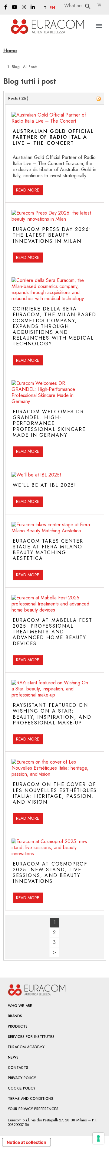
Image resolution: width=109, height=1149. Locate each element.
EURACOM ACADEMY (26, 1047)
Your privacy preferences (33, 1109)
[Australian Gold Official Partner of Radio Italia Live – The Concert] (51, 117)
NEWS (13, 1057)
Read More (27, 190)
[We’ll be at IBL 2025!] (36, 474)
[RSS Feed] (98, 98)
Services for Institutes (31, 1036)
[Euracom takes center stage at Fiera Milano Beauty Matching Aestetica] (51, 527)
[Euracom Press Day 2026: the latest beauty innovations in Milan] (51, 215)
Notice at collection (26, 1142)
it (44, 8)
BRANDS (15, 1016)
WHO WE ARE (20, 1005)
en (52, 8)
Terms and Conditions (30, 1098)
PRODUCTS (18, 1026)
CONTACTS (18, 1067)
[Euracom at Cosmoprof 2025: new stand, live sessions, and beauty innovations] (51, 846)
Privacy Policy (22, 1078)
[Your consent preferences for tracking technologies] (98, 1138)
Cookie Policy (21, 1088)
